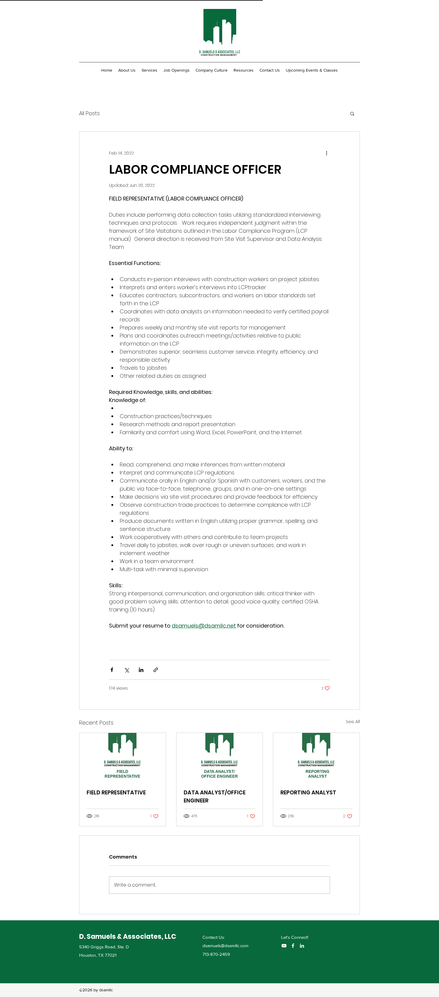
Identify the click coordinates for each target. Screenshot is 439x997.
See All (353, 722)
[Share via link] (156, 670)
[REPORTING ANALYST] (316, 757)
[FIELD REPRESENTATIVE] (122, 757)
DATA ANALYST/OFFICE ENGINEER (214, 796)
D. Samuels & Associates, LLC (127, 936)
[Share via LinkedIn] (141, 670)
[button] (352, 113)
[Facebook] (293, 946)
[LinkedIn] (302, 946)
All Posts (89, 113)
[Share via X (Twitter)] (126, 670)
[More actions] (326, 153)
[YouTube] (284, 946)
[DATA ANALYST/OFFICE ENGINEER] (219, 757)
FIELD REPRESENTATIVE (116, 792)
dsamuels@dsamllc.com (225, 945)
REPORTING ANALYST (308, 792)
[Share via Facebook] (112, 670)
